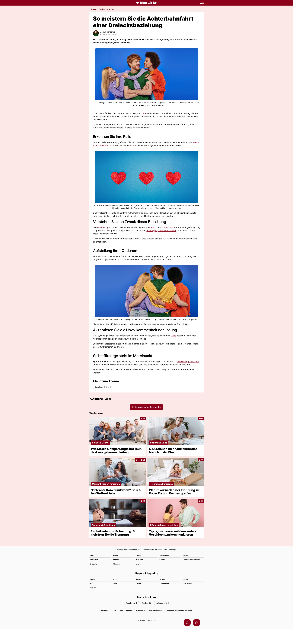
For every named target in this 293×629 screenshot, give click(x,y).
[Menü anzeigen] (202, 2)
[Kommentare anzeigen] (196, 622)
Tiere (115, 583)
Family (185, 579)
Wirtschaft (94, 560)
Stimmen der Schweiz (191, 560)
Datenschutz (141, 611)
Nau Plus (139, 560)
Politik (115, 555)
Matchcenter (164, 555)
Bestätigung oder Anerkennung (162, 230)
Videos (116, 560)
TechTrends (187, 583)
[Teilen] (187, 622)
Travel (138, 583)
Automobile (164, 583)
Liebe (173, 335)
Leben (145, 113)
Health (92, 579)
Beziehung (103, 227)
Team (114, 611)
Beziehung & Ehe (106, 9)
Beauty (93, 588)
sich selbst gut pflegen (188, 361)
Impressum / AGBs (156, 611)
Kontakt (129, 611)
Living (115, 579)
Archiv (138, 564)
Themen (116, 564)
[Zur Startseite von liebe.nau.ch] (146, 2)
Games (162, 560)
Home (93, 9)
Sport (138, 555)
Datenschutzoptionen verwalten (179, 611)
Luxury (162, 579)
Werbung (104, 611)
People (185, 555)
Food (92, 583)
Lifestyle (93, 564)
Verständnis (170, 227)
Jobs (121, 611)
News (92, 555)
